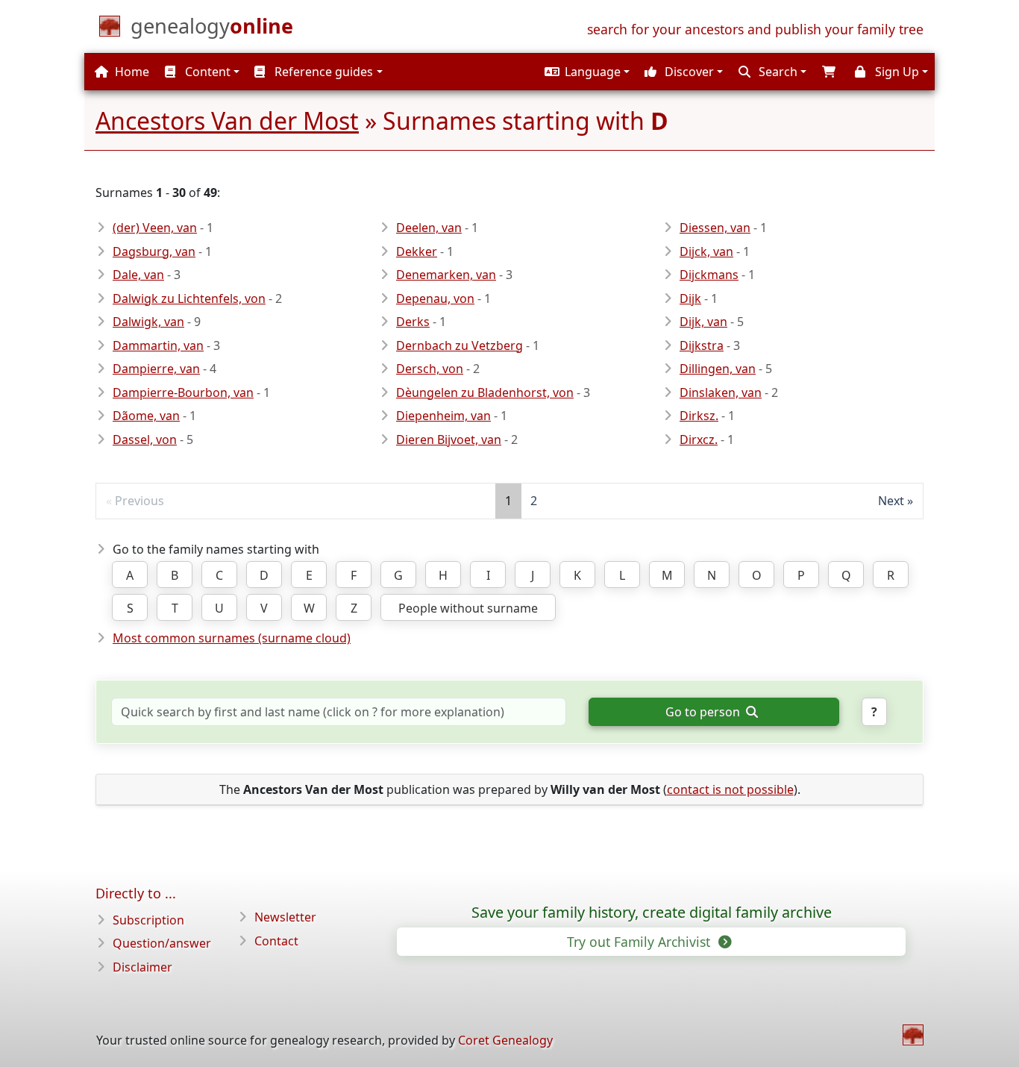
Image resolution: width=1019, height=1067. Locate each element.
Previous (139, 500)
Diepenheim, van (443, 415)
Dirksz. (699, 415)
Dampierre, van (156, 368)
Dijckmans (709, 274)
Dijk (690, 298)
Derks (413, 321)
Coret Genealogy (505, 1040)
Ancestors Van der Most (227, 120)
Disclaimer (142, 967)
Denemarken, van (446, 274)
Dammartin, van (158, 345)
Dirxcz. (699, 439)
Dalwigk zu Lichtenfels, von (189, 298)
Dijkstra (702, 345)
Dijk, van (703, 321)
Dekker (416, 251)
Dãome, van (146, 415)
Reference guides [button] (322, 71)
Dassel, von (145, 439)
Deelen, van (429, 227)
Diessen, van (715, 227)
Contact (276, 941)
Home (130, 71)
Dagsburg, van (154, 251)
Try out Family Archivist (640, 942)
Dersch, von (429, 368)
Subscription (148, 920)
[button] (585, 72)
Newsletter (285, 917)
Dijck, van (706, 251)
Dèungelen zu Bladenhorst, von (485, 392)
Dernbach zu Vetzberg (459, 345)
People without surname (468, 608)
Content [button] (206, 71)
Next (891, 500)
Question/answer (162, 943)
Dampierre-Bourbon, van (183, 392)
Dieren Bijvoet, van (448, 439)
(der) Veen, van (155, 227)
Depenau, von (435, 298)
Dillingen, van (718, 368)
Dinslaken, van (721, 392)
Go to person (704, 712)
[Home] (913, 1034)
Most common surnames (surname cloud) (232, 638)
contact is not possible (730, 789)
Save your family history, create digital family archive (651, 913)
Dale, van (138, 274)
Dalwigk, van (148, 321)
